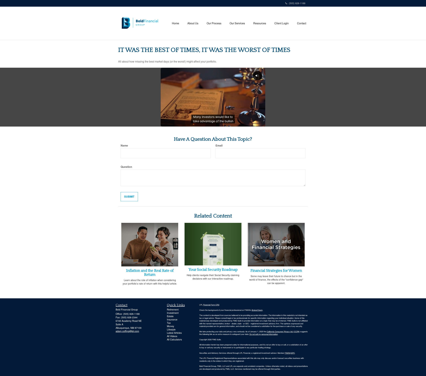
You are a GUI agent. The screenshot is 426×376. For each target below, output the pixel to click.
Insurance (172, 319)
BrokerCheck (257, 310)
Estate (170, 316)
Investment (173, 312)
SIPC (293, 353)
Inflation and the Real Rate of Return (150, 273)
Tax (169, 322)
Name (124, 145)
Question (126, 167)
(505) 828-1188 (297, 3)
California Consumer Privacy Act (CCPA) (283, 331)
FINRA (287, 353)
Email (218, 145)
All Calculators (174, 339)
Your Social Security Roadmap (213, 270)
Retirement (173, 309)
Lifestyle (171, 329)
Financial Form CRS (211, 304)
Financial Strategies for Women (276, 271)
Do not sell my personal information (263, 334)
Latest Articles (174, 332)
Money (170, 326)
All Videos (172, 336)
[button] (193, 23)
